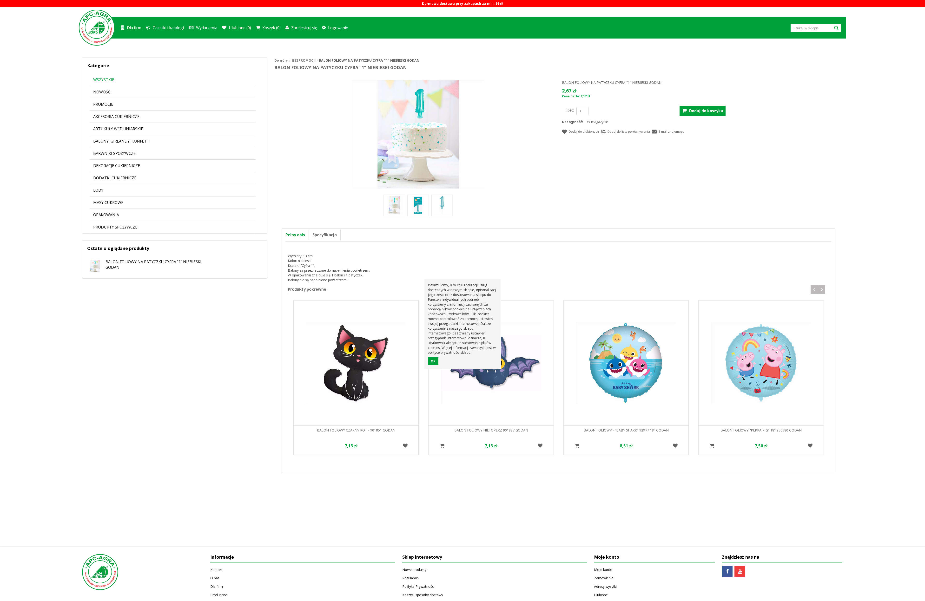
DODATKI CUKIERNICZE (114, 178)
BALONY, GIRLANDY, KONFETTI (122, 141)
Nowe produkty (414, 569)
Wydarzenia (206, 27)
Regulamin (410, 578)
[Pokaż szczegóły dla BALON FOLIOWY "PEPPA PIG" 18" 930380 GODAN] (761, 363)
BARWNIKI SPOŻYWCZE (114, 153)
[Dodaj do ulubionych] (405, 446)
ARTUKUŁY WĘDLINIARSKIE (118, 128)
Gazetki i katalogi (168, 27)
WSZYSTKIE (103, 79)
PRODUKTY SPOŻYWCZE (115, 227)
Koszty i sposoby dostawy (422, 595)
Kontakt (216, 569)
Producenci (219, 595)
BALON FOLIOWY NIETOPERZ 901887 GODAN (491, 430)
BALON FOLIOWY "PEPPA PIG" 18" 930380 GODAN (761, 430)
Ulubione (601, 595)
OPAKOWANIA (106, 214)
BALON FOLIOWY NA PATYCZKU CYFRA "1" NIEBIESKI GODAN (153, 264)
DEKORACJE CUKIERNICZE (116, 165)
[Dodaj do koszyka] (442, 446)
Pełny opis (295, 234)
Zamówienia (603, 578)
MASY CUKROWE (108, 202)
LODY (98, 190)
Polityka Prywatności (418, 586)
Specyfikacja (324, 234)
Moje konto (603, 569)
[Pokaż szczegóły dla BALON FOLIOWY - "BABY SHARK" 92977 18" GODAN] (626, 363)
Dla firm (134, 27)
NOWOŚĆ (101, 92)
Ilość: (570, 110)
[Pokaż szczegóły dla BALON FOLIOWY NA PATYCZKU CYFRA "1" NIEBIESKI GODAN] (92, 264)
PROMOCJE (103, 104)
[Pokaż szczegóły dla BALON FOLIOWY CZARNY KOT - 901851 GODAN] (356, 363)
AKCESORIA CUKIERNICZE (116, 116)
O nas (214, 578)
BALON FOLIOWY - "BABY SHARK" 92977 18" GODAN (626, 430)
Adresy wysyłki (605, 586)
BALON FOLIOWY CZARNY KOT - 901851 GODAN (356, 430)
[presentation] (814, 289)
